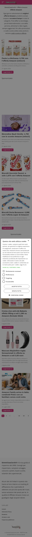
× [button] (28, 240)
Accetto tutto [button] (17, 286)
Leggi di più (23, 265)
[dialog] (16, 268)
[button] (16, 267)
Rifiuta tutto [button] (16, 291)
